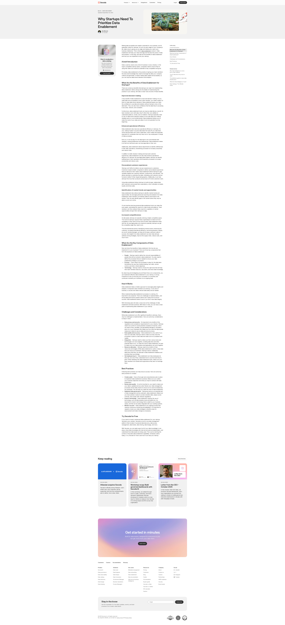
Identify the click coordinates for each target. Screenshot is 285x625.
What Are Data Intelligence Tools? (178, 81)
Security (161, 581)
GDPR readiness (162, 579)
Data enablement (132, 574)
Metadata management (133, 570)
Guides (145, 577)
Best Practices (173, 61)
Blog (99, 10)
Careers (108, 562)
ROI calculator (146, 589)
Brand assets (162, 584)
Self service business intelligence (133, 580)
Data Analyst (116, 574)
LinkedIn (177, 570)
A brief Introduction (174, 47)
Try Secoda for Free (175, 63)
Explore (145, 591)
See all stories (182, 458)
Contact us (161, 572)
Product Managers (117, 584)
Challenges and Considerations (177, 59)
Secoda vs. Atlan (147, 584)
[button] (127, 2)
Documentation (117, 562)
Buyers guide (146, 581)
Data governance (102, 572)
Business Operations (118, 581)
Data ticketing (101, 584)
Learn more (183, 2)
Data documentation (133, 577)
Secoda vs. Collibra (148, 586)
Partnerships (162, 577)
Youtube (177, 577)
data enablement (146, 51)
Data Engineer (116, 572)
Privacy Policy (128, 617)
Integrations (144, 2)
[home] (102, 2)
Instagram (177, 574)
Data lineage (101, 581)
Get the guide (106, 73)
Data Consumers (117, 577)
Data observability (102, 574)
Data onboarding (132, 572)
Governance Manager (118, 579)
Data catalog (101, 577)
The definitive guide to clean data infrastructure (178, 78)
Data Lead (115, 570)
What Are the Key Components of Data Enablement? (178, 54)
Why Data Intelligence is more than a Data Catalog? (177, 71)
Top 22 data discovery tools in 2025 (177, 75)
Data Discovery (107, 10)
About (160, 570)
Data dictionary (101, 579)
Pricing (159, 2)
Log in (175, 2)
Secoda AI (100, 570)
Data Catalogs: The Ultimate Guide (176, 84)
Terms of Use (120, 617)
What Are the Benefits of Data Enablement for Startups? (177, 50)
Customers (152, 2)
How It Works (173, 57)
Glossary (125, 562)
